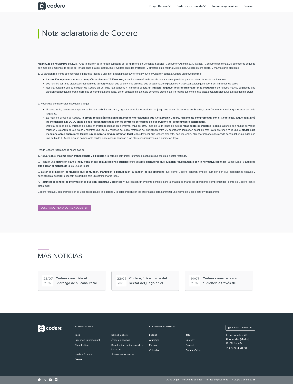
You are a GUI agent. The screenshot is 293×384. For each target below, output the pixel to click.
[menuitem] (173, 380)
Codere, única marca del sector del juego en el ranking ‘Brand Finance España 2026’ (148, 281)
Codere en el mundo (162, 326)
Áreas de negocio (120, 340)
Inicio (78, 335)
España (153, 335)
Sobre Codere (84, 326)
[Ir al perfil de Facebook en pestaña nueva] (39, 380)
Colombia (154, 350)
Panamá (190, 345)
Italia (188, 335)
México (153, 345)
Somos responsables (122, 354)
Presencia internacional (87, 340)
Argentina (154, 340)
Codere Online (193, 350)
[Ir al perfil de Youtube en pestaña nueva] (50, 380)
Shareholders (82, 345)
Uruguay (190, 340)
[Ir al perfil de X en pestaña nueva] (44, 380)
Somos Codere (119, 335)
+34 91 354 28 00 (236, 348)
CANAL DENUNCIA (242, 328)
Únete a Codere (83, 354)
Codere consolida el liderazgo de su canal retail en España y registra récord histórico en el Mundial (77, 281)
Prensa (78, 359)
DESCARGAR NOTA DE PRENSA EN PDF (64, 207)
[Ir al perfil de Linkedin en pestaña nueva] (56, 380)
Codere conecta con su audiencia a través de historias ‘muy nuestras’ (221, 281)
